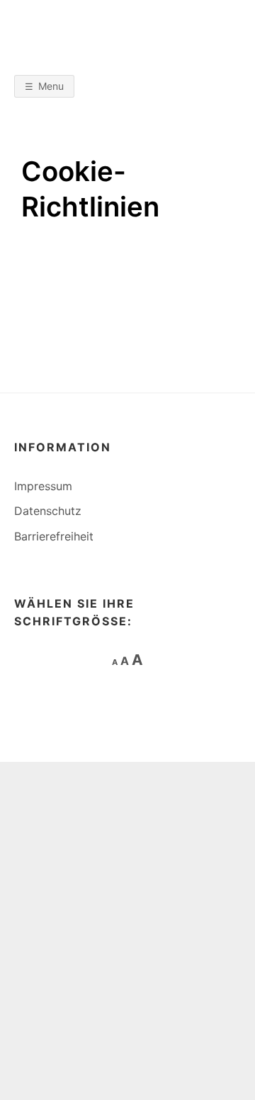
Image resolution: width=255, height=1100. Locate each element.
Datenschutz (47, 511)
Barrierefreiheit (54, 536)
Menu (51, 86)
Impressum (43, 486)
